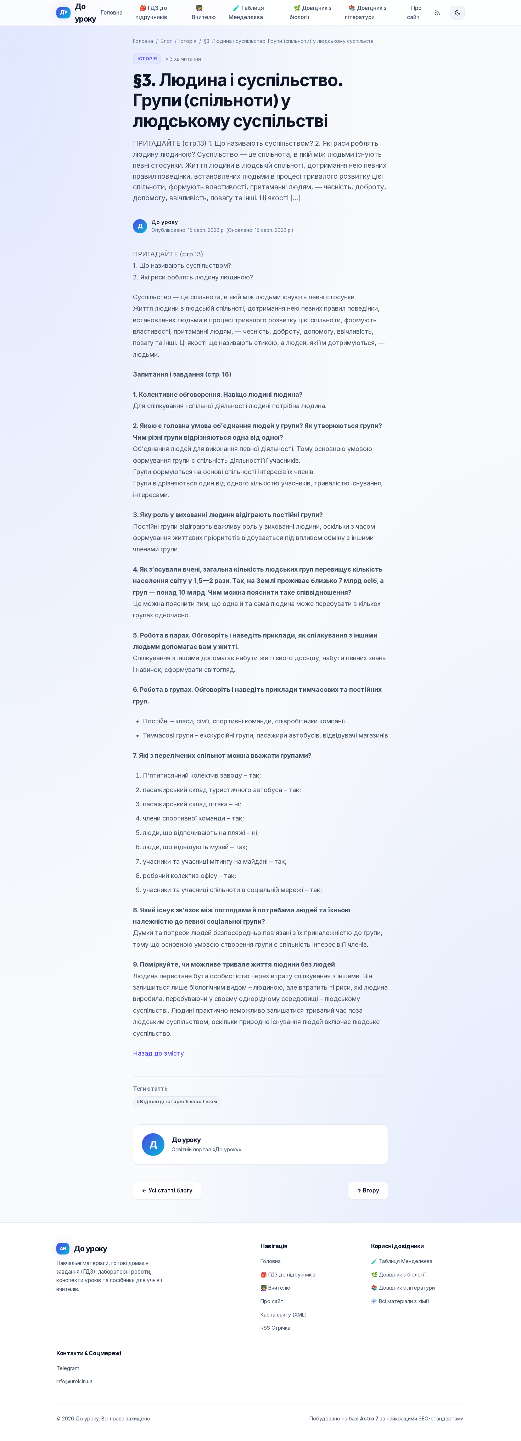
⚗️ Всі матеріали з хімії (400, 1301)
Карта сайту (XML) (283, 1315)
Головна (112, 12)
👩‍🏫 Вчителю (204, 13)
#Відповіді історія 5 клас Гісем (177, 1101)
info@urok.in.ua (74, 1381)
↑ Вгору (368, 1190)
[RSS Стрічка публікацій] (437, 12)
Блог (166, 41)
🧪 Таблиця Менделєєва (246, 13)
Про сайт (414, 13)
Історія (187, 41)
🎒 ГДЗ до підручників (151, 13)
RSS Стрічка (275, 1328)
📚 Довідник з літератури (365, 13)
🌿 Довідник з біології (310, 13)
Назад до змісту (158, 1053)
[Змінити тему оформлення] (457, 13)
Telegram (67, 1368)
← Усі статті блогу (167, 1190)
